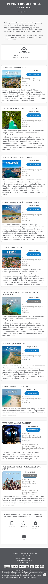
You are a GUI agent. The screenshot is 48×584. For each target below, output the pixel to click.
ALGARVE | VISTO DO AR (13, 344)
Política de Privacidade (13, 577)
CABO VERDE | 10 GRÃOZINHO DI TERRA (21, 202)
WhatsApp (23, 526)
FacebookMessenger (35, 527)
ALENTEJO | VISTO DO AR (14, 68)
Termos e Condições (29, 577)
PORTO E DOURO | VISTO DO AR (17, 158)
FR (29, 12)
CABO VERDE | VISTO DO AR (15, 386)
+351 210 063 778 (24, 555)
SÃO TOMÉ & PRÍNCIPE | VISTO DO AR (20, 108)
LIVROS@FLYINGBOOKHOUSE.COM (24, 553)
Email (24, 539)
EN (24, 12)
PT (19, 12)
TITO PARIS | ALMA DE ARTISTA (16, 423)
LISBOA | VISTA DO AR (12, 247)
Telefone (12, 526)
